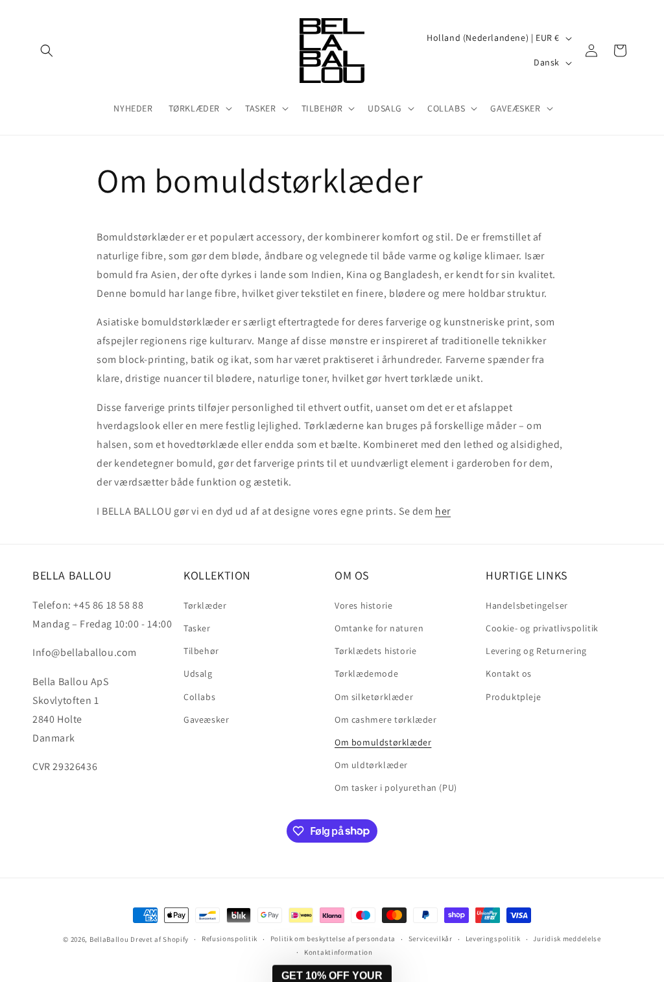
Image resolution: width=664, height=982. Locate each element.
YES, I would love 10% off (428, 878)
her (443, 511)
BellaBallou (109, 939)
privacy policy (440, 916)
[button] (46, 50)
